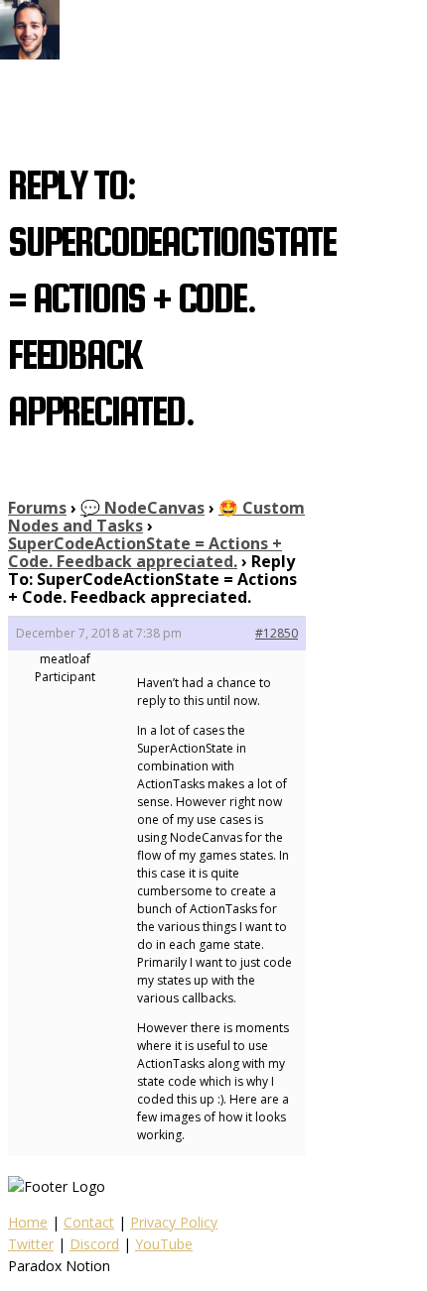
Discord (94, 1243)
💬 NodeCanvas (142, 508)
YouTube (164, 1243)
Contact (89, 1222)
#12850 (276, 633)
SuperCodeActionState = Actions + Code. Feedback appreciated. (145, 552)
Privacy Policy (173, 1222)
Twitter (31, 1243)
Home (28, 1222)
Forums (37, 508)
